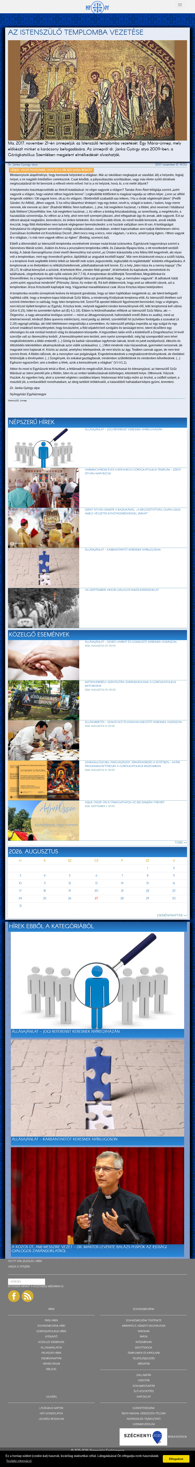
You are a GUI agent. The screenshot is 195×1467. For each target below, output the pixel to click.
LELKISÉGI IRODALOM (51, 1419)
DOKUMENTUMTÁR (144, 1386)
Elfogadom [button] (176, 1458)
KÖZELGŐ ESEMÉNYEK (51, 1342)
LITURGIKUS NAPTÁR (51, 1408)
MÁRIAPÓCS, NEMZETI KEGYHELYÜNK (143, 1326)
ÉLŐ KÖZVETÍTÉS (144, 1391)
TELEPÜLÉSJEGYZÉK (144, 1358)
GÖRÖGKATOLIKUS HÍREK (51, 1331)
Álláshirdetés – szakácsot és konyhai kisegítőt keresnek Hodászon (133, 722)
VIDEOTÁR (144, 1380)
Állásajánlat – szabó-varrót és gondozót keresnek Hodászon (131, 642)
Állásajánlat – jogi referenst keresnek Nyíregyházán (123, 429)
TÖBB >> (181, 843)
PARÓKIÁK (144, 1331)
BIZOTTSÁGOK (143, 1348)
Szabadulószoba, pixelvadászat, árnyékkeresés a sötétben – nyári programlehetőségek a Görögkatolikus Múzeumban (132, 764)
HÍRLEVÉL (51, 1369)
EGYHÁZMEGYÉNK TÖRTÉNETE (143, 1320)
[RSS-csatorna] (28, 1296)
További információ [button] (19, 1461)
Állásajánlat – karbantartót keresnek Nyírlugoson (123, 550)
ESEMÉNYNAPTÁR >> (172, 915)
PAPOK (144, 1337)
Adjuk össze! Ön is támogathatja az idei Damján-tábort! (125, 802)
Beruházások (177, 1437)
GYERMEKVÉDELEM (144, 1424)
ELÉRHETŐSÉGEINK (144, 1408)
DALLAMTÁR (144, 1375)
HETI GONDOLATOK (51, 1413)
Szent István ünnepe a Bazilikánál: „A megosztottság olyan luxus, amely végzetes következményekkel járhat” (133, 511)
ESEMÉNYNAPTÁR (51, 1358)
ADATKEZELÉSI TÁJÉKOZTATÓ (144, 1419)
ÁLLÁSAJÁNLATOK (51, 1348)
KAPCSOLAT (144, 1397)
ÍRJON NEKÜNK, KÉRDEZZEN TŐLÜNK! (144, 1413)
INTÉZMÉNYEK (144, 1342)
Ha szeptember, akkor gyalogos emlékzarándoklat (122, 590)
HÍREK (38, 1261)
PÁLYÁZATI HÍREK (51, 1353)
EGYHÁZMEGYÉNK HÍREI (51, 1326)
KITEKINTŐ (51, 1337)
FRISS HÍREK (51, 1320)
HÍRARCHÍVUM (51, 1364)
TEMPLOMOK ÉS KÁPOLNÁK (144, 1353)
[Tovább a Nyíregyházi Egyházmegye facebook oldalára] (14, 1296)
